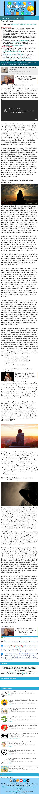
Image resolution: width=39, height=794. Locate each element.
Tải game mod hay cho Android (15, 45)
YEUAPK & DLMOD (16, 791)
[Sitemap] (24, 782)
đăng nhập (13, 672)
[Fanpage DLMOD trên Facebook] (14, 782)
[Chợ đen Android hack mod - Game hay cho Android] (11, 782)
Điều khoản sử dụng (8, 787)
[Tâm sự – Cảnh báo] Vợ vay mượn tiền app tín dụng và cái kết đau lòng (23, 734)
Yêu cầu (15, 18)
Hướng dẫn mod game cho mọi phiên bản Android (17, 56)
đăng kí (22, 672)
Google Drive (20, 648)
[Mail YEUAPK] (28, 782)
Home (2, 18)
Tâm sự (10, 694)
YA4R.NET (25, 673)
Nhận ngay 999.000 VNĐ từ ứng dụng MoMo (23, 24)
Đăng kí (8, 18)
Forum (21, 18)
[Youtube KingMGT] (21, 782)
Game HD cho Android (21, 787)
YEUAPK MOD (15, 42)
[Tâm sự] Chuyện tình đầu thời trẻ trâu (20, 692)
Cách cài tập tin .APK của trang (12, 51)
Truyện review (16, 738)
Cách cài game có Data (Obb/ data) (13, 54)
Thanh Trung (24, 40)
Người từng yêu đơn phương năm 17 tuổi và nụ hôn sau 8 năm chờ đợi (22, 742)
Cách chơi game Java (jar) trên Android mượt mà (17, 59)
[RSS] (17, 782)
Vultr (23, 790)
